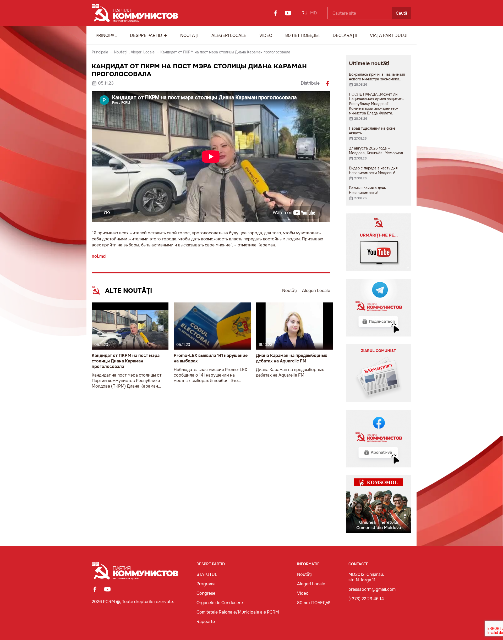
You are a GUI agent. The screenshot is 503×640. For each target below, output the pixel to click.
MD (313, 13)
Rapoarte (205, 621)
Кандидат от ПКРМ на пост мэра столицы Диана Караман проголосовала (126, 361)
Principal (106, 35)
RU (305, 13)
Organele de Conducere (219, 602)
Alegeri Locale (228, 35)
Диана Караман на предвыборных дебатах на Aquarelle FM (291, 358)
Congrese (205, 593)
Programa (206, 584)
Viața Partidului (388, 35)
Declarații (345, 35)
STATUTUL (206, 574)
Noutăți (189, 35)
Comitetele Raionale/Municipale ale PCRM (237, 612)
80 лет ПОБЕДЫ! (302, 35)
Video (265, 35)
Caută (401, 13)
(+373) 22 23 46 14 (366, 599)
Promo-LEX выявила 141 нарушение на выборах (211, 358)
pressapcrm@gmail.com (372, 589)
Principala (100, 52)
